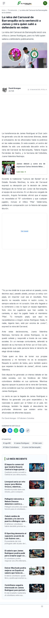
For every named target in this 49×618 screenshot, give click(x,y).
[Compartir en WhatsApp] (16, 430)
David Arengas (15, 88)
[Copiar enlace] (28, 430)
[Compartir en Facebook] (10, 430)
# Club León (37, 443)
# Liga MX (7, 443)
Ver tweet (24, 231)
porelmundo (12, 10)
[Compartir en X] (4, 430)
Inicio (4, 10)
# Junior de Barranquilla (31, 447)
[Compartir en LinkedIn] (22, 430)
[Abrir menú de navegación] (4, 3)
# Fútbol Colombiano (11, 447)
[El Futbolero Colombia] (25, 3)
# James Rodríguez (21, 443)
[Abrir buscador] (45, 3)
